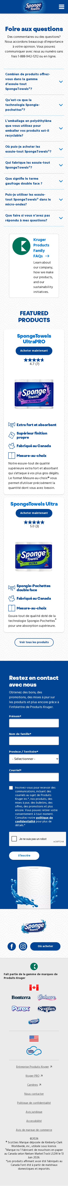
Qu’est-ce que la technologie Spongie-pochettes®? (22, 105)
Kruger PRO (32, 1076)
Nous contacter (34, 1094)
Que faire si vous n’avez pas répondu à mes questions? (27, 218)
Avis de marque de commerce (34, 1130)
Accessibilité (34, 1121)
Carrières (32, 1085)
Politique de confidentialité (34, 1103)
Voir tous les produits (34, 642)
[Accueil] (33, 7)
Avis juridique (34, 1112)
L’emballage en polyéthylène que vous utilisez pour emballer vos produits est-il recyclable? (28, 128)
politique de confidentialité (34, 820)
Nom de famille (19, 734)
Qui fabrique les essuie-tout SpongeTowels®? (27, 165)
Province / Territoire (23, 752)
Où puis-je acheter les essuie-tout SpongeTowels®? (28, 149)
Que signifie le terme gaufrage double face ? (23, 181)
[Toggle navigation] (61, 7)
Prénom (14, 716)
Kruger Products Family (41, 248)
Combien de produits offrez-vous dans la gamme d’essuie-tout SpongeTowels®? (27, 82)
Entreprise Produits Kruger (32, 1067)
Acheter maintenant (34, 351)
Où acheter (45, 946)
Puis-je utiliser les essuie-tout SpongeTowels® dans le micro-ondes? (28, 199)
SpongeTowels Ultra (34, 504)
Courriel (14, 770)
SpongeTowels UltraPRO (34, 339)
